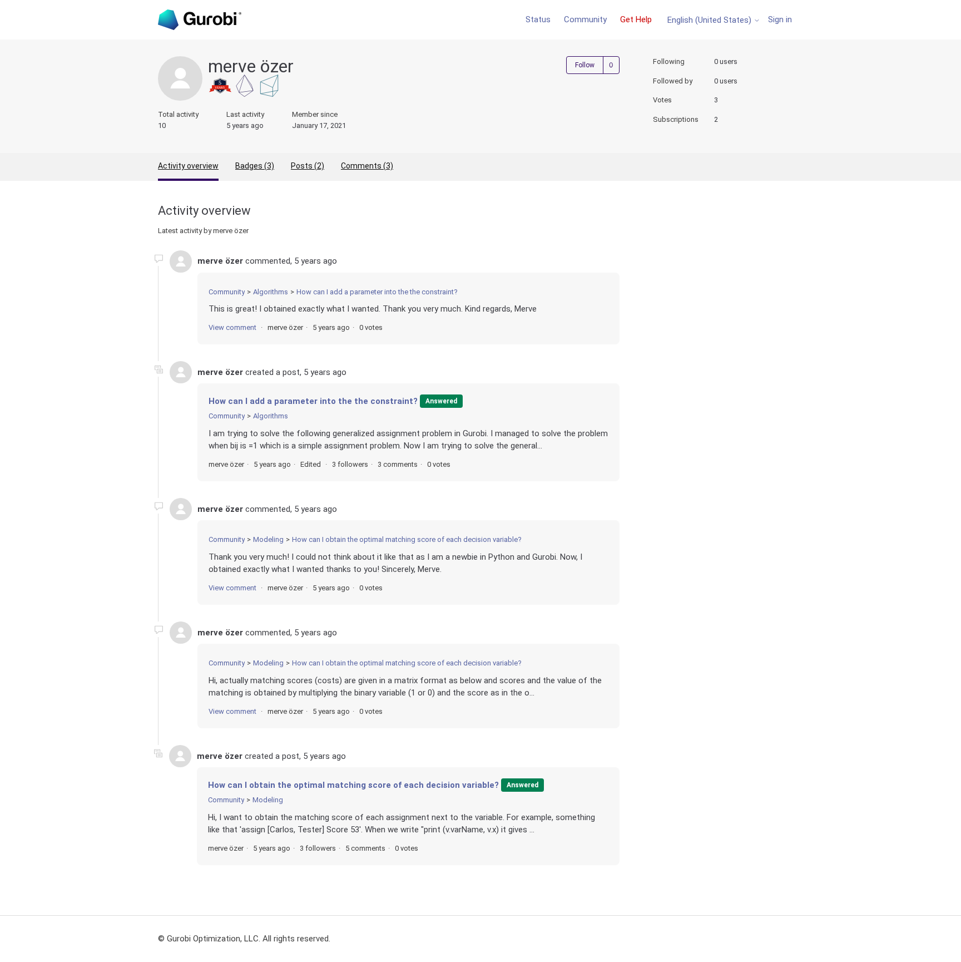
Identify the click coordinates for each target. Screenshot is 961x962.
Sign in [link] (780, 19)
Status (538, 19)
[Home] (199, 19)
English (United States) (710, 20)
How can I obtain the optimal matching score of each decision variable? (407, 539)
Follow (585, 65)
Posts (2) (307, 165)
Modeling (268, 539)
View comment (232, 327)
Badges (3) (254, 165)
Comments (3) (367, 165)
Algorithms (270, 292)
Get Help (636, 19)
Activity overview (188, 165)
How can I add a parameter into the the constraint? (377, 292)
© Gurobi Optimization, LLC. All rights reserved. (244, 939)
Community (585, 19)
